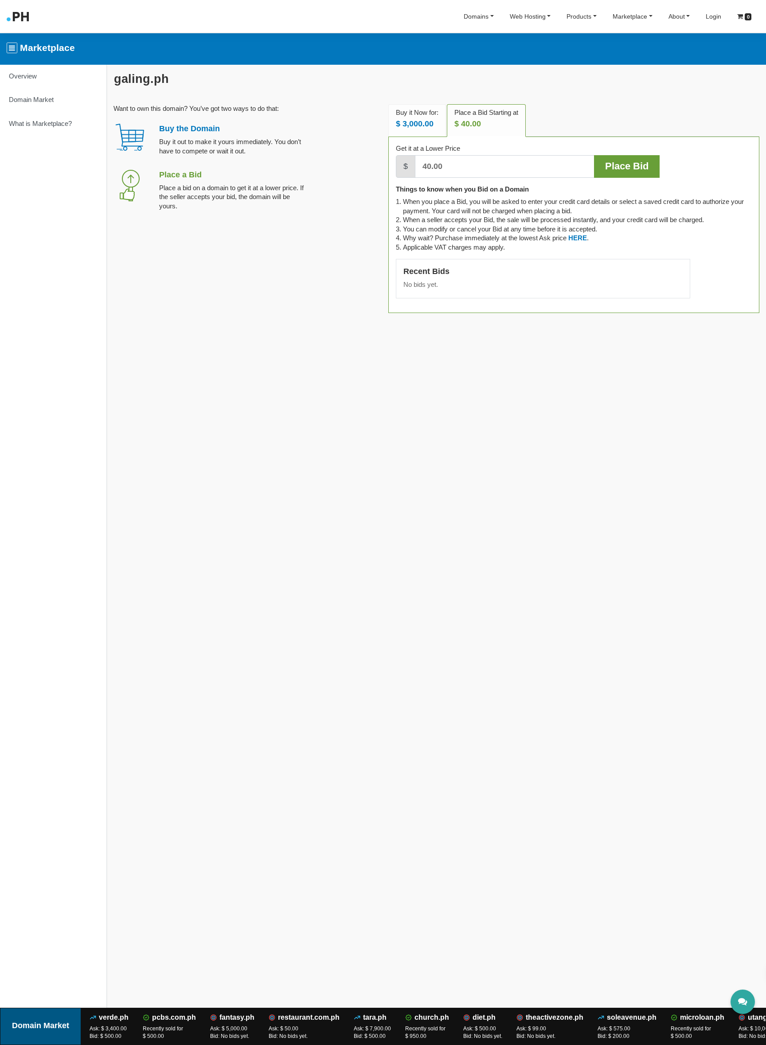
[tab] (577, 238)
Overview (23, 76)
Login (713, 16)
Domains (476, 16)
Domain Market (31, 99)
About (676, 16)
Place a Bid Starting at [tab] (486, 119)
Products (579, 16)
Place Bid (627, 166)
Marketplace (630, 16)
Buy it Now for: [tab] (417, 119)
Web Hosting (528, 16)
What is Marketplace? (40, 123)
